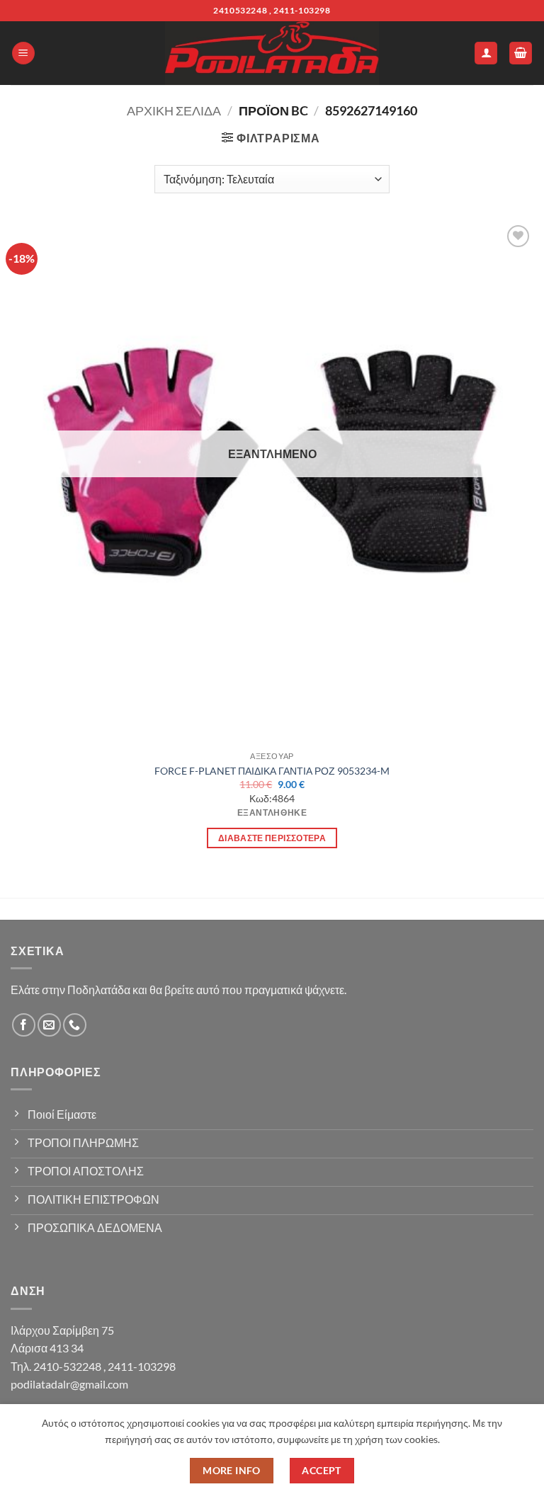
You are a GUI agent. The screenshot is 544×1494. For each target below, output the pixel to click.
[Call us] (74, 1025)
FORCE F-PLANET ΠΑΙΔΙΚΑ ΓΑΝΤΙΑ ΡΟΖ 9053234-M (272, 771)
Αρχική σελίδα (174, 110)
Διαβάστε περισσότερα (272, 838)
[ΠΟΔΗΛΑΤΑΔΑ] (272, 53)
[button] (23, 53)
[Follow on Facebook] (23, 1025)
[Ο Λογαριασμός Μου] (486, 53)
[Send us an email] (49, 1025)
